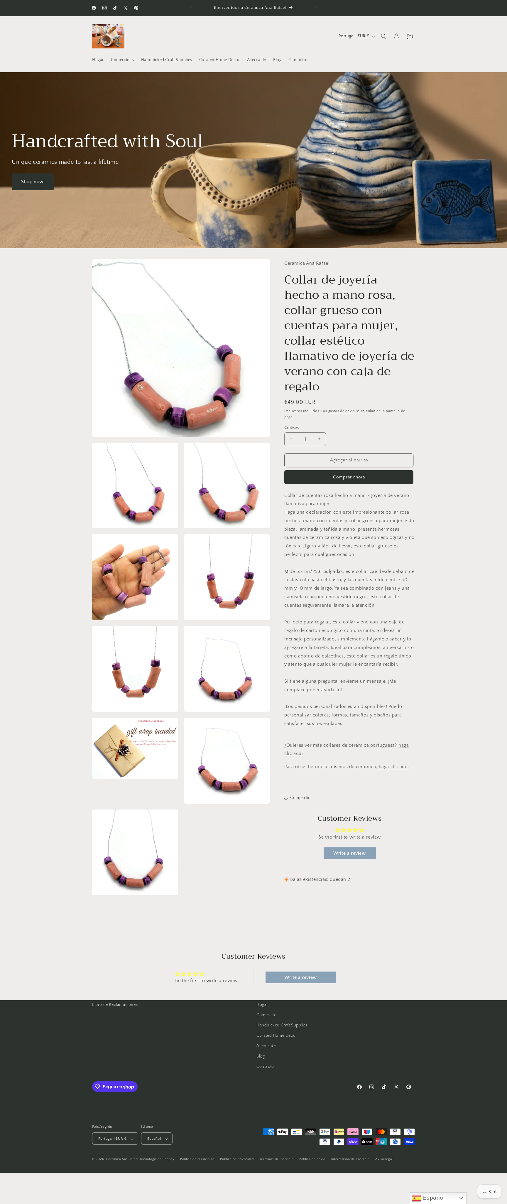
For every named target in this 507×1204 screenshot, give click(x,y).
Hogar (262, 1004)
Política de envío (312, 1159)
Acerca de (266, 1046)
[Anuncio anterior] (191, 8)
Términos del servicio (277, 1159)
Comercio (265, 1015)
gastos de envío (341, 411)
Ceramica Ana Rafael (122, 1159)
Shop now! (33, 181)
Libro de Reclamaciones (115, 1004)
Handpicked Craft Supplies (281, 1025)
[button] (122, 60)
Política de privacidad (237, 1159)
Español (433, 1198)
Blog (260, 1056)
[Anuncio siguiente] (316, 8)
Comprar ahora (349, 476)
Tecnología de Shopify (157, 1159)
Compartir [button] (300, 797)
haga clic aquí (394, 766)
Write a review (349, 853)
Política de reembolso (197, 1159)
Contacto (265, 1066)
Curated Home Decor (276, 1035)
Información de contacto (350, 1159)
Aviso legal (384, 1159)
